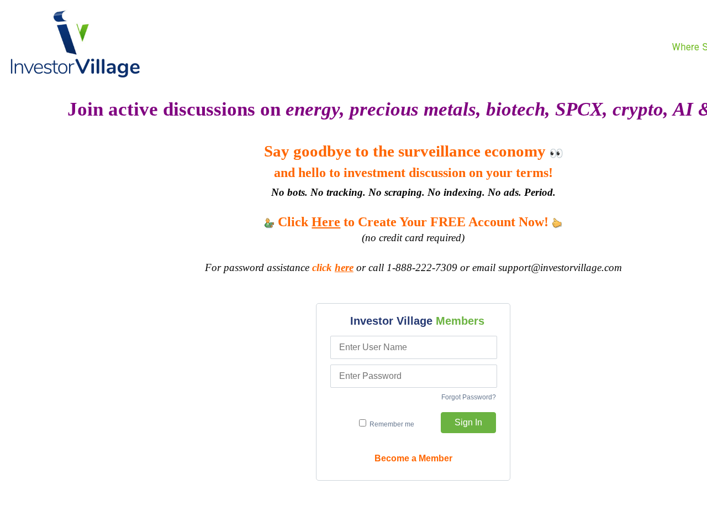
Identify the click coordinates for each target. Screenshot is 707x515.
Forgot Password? (468, 397)
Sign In (468, 422)
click (333, 267)
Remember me (391, 424)
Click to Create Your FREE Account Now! (413, 222)
